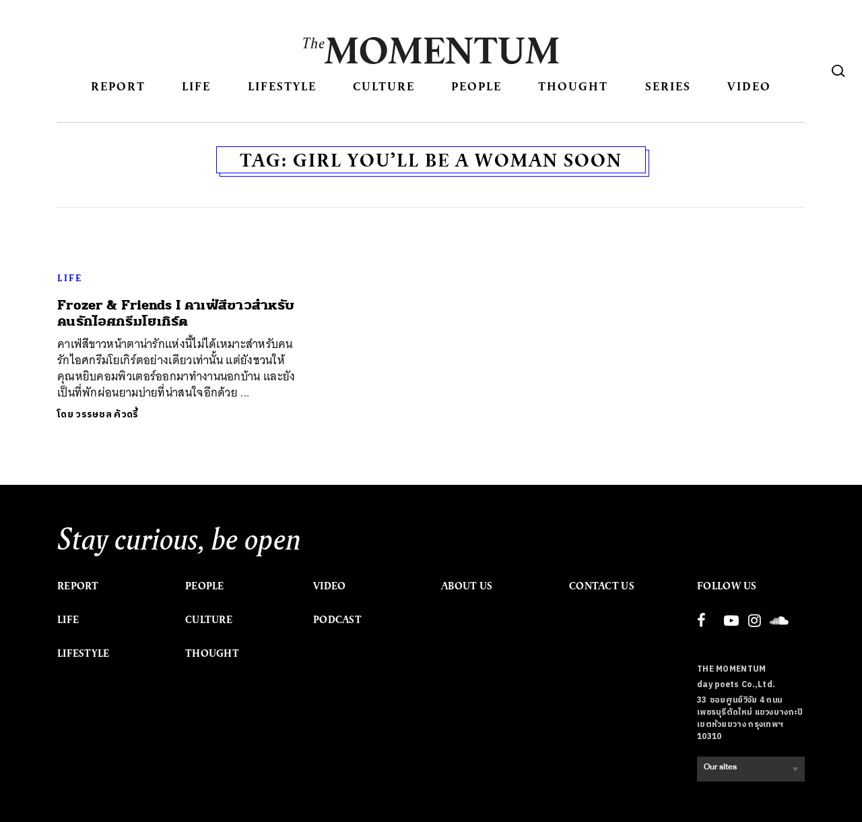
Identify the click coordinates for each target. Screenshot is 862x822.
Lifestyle (282, 86)
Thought (573, 86)
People (476, 86)
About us (466, 586)
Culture (384, 86)
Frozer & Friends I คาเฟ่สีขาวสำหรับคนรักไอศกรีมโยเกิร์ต (175, 313)
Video (749, 86)
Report (118, 86)
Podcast (337, 619)
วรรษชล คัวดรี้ (106, 414)
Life (196, 86)
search (838, 71)
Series (668, 86)
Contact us (601, 586)
